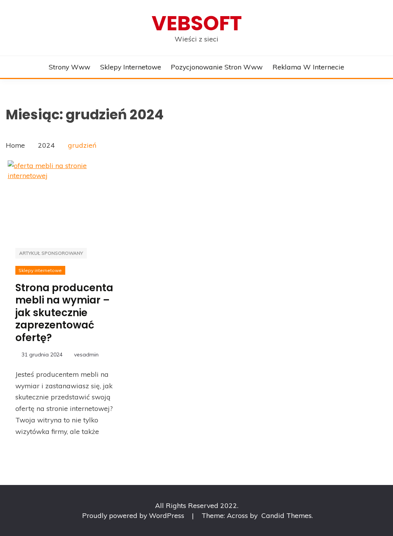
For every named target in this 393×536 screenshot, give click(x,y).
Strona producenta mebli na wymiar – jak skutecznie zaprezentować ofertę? (64, 313)
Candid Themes (286, 515)
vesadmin (86, 354)
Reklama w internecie (308, 67)
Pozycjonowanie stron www (217, 67)
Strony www (69, 67)
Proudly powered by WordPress (134, 515)
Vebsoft (197, 23)
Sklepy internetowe (130, 67)
